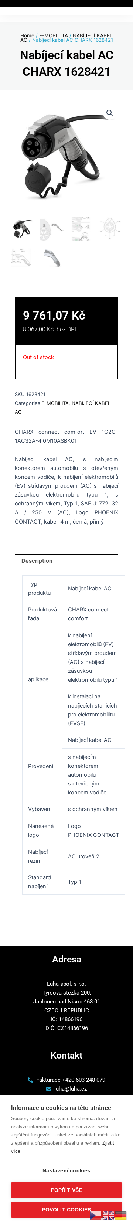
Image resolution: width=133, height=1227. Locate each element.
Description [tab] (36, 561)
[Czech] (96, 1215)
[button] (109, 113)
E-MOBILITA (53, 35)
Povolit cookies (66, 1210)
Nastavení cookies (66, 1170)
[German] (121, 1215)
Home (27, 35)
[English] (108, 1215)
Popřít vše (66, 1190)
